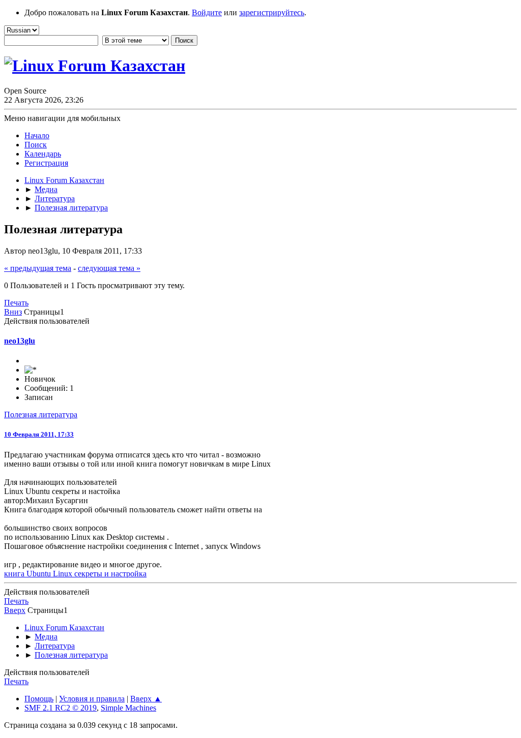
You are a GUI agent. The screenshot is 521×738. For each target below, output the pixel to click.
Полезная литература (40, 414)
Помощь (38, 698)
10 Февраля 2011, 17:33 (39, 434)
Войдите (207, 12)
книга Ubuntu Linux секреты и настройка (75, 573)
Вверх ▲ (146, 698)
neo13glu (19, 340)
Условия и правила (92, 698)
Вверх (14, 610)
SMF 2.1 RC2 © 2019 (60, 707)
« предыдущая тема (37, 268)
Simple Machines (128, 707)
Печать (16, 302)
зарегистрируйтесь (271, 12)
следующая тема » (109, 268)
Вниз (13, 312)
